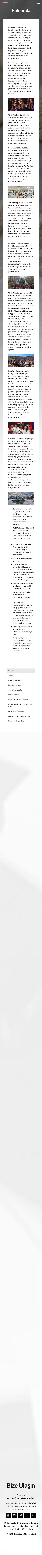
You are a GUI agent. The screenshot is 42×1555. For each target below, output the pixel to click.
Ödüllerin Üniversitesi (15, 690)
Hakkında (11, 671)
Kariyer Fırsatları (13, 695)
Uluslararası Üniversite (16, 711)
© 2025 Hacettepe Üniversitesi (21, 1534)
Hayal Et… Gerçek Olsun (16, 721)
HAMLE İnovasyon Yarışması (18, 699)
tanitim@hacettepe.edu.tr (21, 1498)
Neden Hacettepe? (14, 680)
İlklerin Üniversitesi (14, 685)
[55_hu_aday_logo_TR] (9, 2)
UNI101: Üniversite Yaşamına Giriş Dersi (20, 705)
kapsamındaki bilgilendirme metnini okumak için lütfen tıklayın (21, 1526)
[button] (39, 2)
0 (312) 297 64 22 (23, 1509)
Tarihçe (10, 676)
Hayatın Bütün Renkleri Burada (19, 716)
